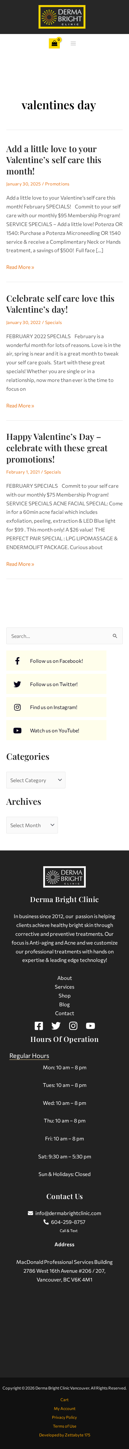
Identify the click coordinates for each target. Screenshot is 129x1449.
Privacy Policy (64, 1417)
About (64, 978)
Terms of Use (64, 1426)
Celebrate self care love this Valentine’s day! (60, 303)
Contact (64, 1013)
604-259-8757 (68, 1222)
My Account (64, 1408)
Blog (64, 1004)
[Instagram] (73, 1026)
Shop (65, 995)
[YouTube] (90, 1026)
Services (64, 986)
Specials (53, 322)
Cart (64, 1399)
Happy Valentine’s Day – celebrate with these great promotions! (57, 447)
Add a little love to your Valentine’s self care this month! (53, 160)
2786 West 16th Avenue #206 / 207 (63, 1270)
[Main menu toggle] (73, 44)
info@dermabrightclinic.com (68, 1213)
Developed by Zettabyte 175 (64, 1434)
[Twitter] (56, 1026)
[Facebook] (39, 1026)
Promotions (57, 183)
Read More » (20, 266)
